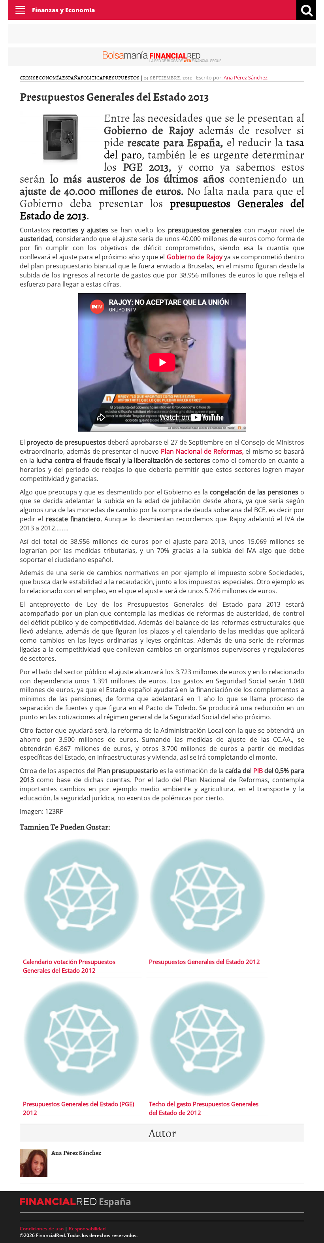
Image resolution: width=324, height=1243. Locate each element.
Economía (49, 77)
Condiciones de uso (42, 1228)
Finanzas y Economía (63, 10)
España (71, 77)
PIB (258, 770)
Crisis (28, 77)
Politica (92, 77)
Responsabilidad (87, 1228)
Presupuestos (121, 77)
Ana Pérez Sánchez (245, 77)
